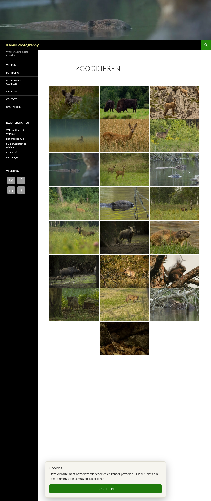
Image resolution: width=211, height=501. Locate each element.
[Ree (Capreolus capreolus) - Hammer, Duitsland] (124, 169)
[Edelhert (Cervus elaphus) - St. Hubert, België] (174, 135)
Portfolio (12, 72)
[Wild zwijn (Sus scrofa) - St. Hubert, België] (124, 237)
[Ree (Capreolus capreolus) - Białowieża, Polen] (124, 135)
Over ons (11, 91)
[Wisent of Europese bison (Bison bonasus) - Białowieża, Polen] (124, 102)
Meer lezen (96, 478)
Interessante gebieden (14, 82)
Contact (11, 99)
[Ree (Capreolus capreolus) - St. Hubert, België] (74, 203)
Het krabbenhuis (15, 138)
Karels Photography (22, 45)
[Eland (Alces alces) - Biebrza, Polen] (174, 203)
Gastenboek (13, 106)
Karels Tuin (12, 152)
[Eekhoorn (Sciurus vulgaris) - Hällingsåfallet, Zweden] (174, 271)
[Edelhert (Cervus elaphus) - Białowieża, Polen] (74, 135)
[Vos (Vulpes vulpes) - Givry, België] (124, 304)
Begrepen (105, 489)
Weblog (11, 64)
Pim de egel (12, 157)
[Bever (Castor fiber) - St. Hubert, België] (74, 169)
